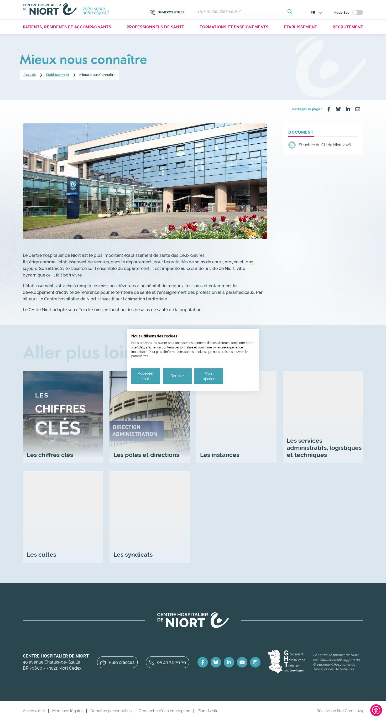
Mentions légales (67, 710)
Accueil (29, 75)
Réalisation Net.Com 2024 (339, 710)
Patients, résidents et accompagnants (67, 27)
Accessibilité (34, 710)
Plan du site (207, 710)
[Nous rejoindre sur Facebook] (202, 662)
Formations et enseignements (234, 27)
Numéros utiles (171, 12)
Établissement (300, 27)
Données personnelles (111, 710)
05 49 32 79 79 (171, 662)
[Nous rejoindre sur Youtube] (242, 662)
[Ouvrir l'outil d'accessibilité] (376, 710)
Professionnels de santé (155, 27)
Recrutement (347, 27)
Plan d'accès (121, 662)
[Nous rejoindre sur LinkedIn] (229, 662)
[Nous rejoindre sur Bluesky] (216, 662)
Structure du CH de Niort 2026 (325, 145)
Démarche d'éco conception (164, 710)
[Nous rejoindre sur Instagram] (255, 662)
